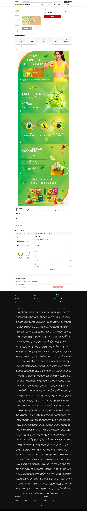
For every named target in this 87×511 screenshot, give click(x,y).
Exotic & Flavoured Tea (19, 281)
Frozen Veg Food (18, 503)
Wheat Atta (26, 497)
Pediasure (64, 499)
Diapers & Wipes (27, 503)
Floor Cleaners (17, 501)
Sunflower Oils (17, 497)
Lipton (45, 9)
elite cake (54, 499)
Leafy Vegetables (36, 501)
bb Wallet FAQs (36, 298)
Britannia (45, 501)
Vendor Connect (37, 301)
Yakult (63, 500)
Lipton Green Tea (21, 284)
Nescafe (54, 497)
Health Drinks (27, 499)
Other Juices (27, 501)
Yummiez (45, 500)
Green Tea (26, 281)
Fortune (63, 501)
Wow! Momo (55, 501)
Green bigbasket (17, 298)
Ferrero (54, 503)
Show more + (43, 505)
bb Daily (16, 304)
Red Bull (45, 499)
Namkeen (26, 500)
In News (16, 296)
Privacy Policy (17, 299)
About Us (16, 295)
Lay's (63, 503)
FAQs (35, 295)
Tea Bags (36, 281)
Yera (53, 500)
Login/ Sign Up (66, 1)
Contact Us (36, 296)
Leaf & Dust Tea (32, 281)
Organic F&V (17, 500)
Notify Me (52, 16)
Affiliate (16, 301)
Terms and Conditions (18, 302)
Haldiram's (45, 503)
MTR (63, 497)
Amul (44, 497)
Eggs (35, 500)
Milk (15, 499)
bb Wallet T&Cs (36, 299)
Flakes (35, 499)
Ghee (35, 497)
